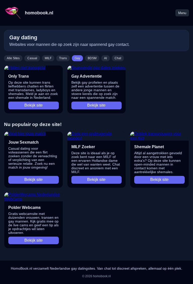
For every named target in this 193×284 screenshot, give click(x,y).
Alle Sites (13, 58)
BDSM (92, 58)
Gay (77, 58)
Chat (118, 58)
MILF (48, 58)
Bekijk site (33, 105)
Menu (182, 13)
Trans (63, 58)
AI (105, 58)
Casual (32, 58)
